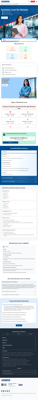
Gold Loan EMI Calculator (25, 360)
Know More (12, 115)
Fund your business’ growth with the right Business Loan (19, 107)
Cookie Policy (3, 393)
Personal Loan (4, 352)
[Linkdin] (9, 391)
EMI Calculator (4, 359)
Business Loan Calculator (16, 360)
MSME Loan (29, 355)
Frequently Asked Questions (10, 74)
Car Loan (9, 352)
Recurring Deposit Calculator (16, 364)
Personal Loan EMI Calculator (13, 359)
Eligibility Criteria (8, 72)
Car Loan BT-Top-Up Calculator (26, 364)
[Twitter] (7, 391)
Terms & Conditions (9, 393)
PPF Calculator (19, 363)
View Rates (10, 142)
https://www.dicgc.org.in (11, 385)
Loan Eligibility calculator (24, 170)
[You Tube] (5, 391)
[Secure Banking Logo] (20, 385)
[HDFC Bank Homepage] (1, 4)
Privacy (15, 393)
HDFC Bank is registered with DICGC (12, 384)
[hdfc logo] (5, 1)
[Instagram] (3, 391)
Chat (19, 334)
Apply (8, 115)
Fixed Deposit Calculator (6, 364)
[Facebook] (1, 391)
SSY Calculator (14, 363)
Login (32, 1)
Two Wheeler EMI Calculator (7, 360)
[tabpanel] (19, 163)
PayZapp (16, 355)
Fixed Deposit (24, 355)
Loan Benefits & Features (9, 68)
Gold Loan (25, 352)
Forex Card (13, 355)
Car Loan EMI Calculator (22, 359)
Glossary (34, 393)
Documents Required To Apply (10, 70)
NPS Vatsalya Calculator (12, 366)
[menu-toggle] (36, 1)
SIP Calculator (25, 363)
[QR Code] (2, 384)
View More (19, 368)
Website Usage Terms (28, 393)
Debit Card (8, 355)
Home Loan (29, 352)
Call (7, 334)
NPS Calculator (4, 366)
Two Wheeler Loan (20, 352)
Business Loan (13, 352)
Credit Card (4, 355)
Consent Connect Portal (20, 393)
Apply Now (4, 17)
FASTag (20, 355)
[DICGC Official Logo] (5, 384)
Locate (31, 334)
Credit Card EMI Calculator (6, 363)
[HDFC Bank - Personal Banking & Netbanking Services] (5, 380)
